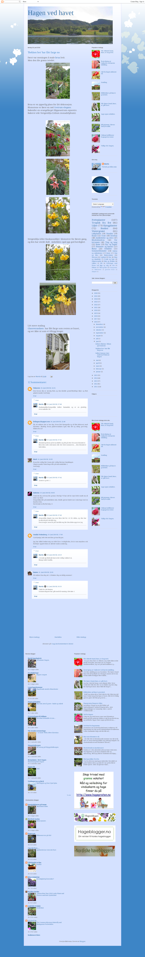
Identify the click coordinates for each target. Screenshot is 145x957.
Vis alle (69, 795)
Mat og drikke (109, 261)
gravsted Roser (110, 269)
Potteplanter (98, 220)
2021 (96, 307)
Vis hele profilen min (109, 167)
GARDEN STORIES (34, 906)
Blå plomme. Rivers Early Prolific (108, 125)
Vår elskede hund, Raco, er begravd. (107, 51)
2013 (96, 381)
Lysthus (103, 257)
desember (99, 324)
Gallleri (94, 263)
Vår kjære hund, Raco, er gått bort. (108, 104)
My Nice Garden (33, 891)
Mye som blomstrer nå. (91, 737)
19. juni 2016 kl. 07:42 (54, 477)
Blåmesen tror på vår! (44, 835)
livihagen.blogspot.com (41, 421)
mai (97, 360)
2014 (96, 378)
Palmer (94, 267)
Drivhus (113, 236)
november (100, 327)
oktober (99, 330)
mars (98, 366)
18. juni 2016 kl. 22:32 (48, 388)
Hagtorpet (31, 833)
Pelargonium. (113, 267)
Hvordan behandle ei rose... (46, 718)
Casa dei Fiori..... (34, 848)
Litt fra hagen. (88, 714)
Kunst (94, 236)
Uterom (94, 257)
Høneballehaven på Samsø (37, 804)
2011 (96, 386)
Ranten (35, 572)
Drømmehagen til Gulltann (37, 716)
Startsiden (58, 637)
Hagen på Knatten (34, 702)
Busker (104, 228)
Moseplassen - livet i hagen (37, 760)
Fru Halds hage (33, 673)
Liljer (95, 225)
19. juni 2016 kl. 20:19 (54, 555)
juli (97, 338)
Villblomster (97, 269)
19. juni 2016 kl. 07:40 (54, 515)
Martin (41, 404)
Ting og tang (111, 242)
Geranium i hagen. (43, 660)
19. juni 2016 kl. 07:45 (54, 440)
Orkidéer (108, 249)
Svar (34, 396)
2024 (96, 299)
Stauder (109, 234)
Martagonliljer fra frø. (91, 759)
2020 (96, 310)
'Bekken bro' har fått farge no (102, 349)
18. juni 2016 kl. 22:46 (58, 421)
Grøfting (104, 82)
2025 (96, 296)
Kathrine (36, 493)
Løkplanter (96, 234)
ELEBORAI (40, 908)
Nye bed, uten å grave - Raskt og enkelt (50, 703)
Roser (108, 253)
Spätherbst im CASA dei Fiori (46, 850)
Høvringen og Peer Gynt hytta (47, 783)
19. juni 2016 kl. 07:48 (54, 404)
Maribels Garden (34, 819)
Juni (38, 768)
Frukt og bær (109, 259)
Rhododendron (98, 240)
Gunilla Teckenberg (40, 534)
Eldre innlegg (81, 637)
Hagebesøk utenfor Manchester (47, 689)
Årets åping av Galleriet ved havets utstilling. (108, 63)
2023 (96, 302)
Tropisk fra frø (101, 222)
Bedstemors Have (34, 935)
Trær (103, 236)
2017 (96, 319)
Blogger (82, 941)
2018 (96, 316)
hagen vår (31, 767)
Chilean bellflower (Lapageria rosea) (107, 136)
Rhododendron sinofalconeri (93, 748)
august (98, 336)
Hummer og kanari (104, 247)
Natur (94, 249)
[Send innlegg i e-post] (51, 376)
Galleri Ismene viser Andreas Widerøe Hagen (102, 354)
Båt (101, 263)
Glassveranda (96, 261)
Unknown (36, 388)
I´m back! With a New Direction (47, 732)
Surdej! (39, 864)
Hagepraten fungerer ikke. (93, 703)
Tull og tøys (103, 267)
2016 (96, 322)
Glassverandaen (36, 328)
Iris (113, 265)
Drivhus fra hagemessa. (91, 725)
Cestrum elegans (62, 107)
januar (98, 371)
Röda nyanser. (41, 821)
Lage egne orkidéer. (108, 114)
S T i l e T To (32, 920)
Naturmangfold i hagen (36, 762)
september (100, 333)
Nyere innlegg (34, 637)
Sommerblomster (99, 251)
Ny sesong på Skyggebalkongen (47, 747)
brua (57, 57)
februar (99, 369)
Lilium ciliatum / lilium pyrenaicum (103, 345)
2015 (96, 375)
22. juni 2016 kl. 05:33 (54, 586)
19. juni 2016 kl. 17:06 (55, 534)
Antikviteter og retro (104, 238)
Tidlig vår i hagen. (107, 146)
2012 (96, 384)
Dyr (110, 257)
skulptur (94, 271)
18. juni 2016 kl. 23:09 (45, 459)
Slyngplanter (110, 225)
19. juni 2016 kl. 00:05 (47, 493)
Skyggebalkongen (34, 745)
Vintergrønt (98, 231)
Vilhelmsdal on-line (34, 862)
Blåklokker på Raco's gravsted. (94, 692)
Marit (35, 459)
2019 (96, 313)
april (98, 363)
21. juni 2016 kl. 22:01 (46, 572)
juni (97, 341)
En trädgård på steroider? (45, 879)
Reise (98, 244)
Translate (108, 207)
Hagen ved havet (51, 12)
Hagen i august (42, 675)
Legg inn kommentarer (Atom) (62, 644)
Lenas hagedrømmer (35, 687)
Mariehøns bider (42, 806)
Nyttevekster (108, 255)
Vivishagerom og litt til (36, 781)
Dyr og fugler (111, 244)
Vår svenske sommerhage (37, 731)
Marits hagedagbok (34, 658)
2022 (96, 305)
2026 (96, 293)
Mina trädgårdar (34, 877)
